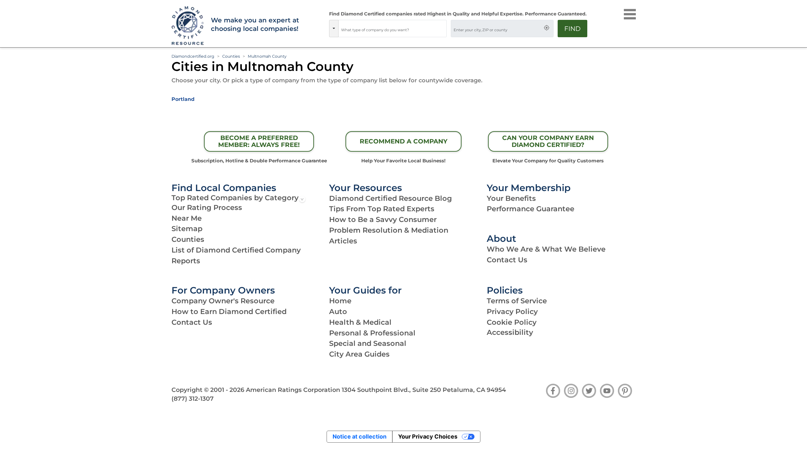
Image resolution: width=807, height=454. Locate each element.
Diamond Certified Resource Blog (390, 198)
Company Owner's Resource (223, 300)
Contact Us (507, 259)
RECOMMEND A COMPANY (403, 141)
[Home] (186, 26)
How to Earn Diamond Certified (229, 311)
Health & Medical (360, 322)
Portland (182, 99)
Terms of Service (517, 300)
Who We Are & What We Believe (546, 249)
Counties (231, 56)
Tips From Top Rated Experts (381, 208)
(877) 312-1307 (192, 398)
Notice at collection (359, 436)
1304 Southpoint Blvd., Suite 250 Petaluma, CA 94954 (424, 389)
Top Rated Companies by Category (235, 197)
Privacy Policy (512, 311)
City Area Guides (359, 354)
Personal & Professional (372, 333)
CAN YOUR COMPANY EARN (548, 141)
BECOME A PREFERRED (259, 141)
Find (572, 28)
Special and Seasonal (367, 343)
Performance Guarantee (530, 208)
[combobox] (392, 28)
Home (340, 300)
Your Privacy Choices (427, 436)
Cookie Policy (512, 322)
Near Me (186, 218)
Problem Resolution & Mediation (388, 230)
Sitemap (186, 228)
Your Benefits (511, 198)
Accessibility (510, 332)
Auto (338, 311)
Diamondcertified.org (192, 56)
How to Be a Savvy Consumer (383, 219)
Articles (343, 240)
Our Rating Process (206, 207)
